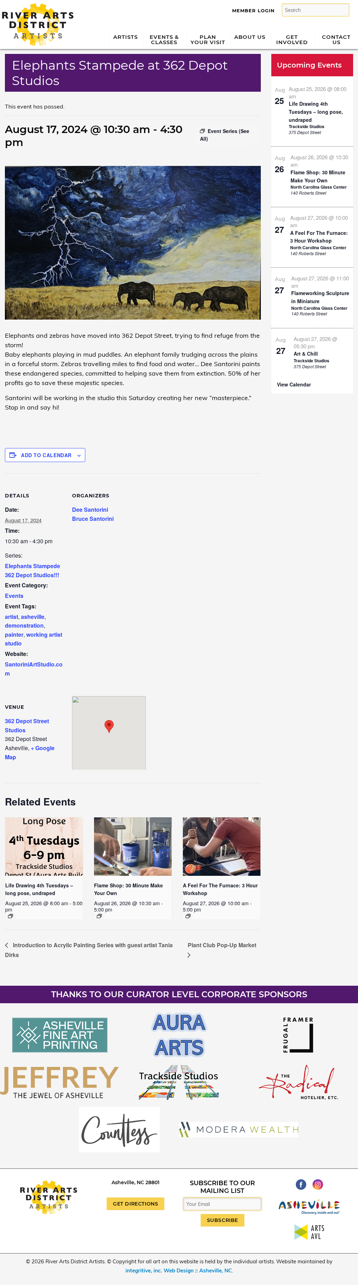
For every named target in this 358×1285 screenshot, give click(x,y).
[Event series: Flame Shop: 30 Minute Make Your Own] (99, 916)
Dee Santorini (90, 509)
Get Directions (135, 1204)
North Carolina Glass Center (319, 187)
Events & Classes (164, 40)
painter (14, 634)
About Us (249, 37)
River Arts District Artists (36, 6)
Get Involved (292, 40)
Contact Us (336, 40)
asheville (32, 617)
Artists (125, 37)
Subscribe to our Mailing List (222, 1187)
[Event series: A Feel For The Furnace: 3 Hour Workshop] (188, 916)
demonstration (24, 625)
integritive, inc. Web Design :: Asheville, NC (179, 1270)
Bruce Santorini (93, 519)
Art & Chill (306, 353)
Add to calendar (46, 455)
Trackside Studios (306, 126)
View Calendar (294, 384)
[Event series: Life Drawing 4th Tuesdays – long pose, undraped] (10, 916)
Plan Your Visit (208, 40)
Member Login (253, 10)
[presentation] (44, 846)
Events (14, 596)
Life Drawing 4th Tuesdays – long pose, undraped (316, 111)
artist (11, 617)
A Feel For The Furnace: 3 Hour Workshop (319, 236)
